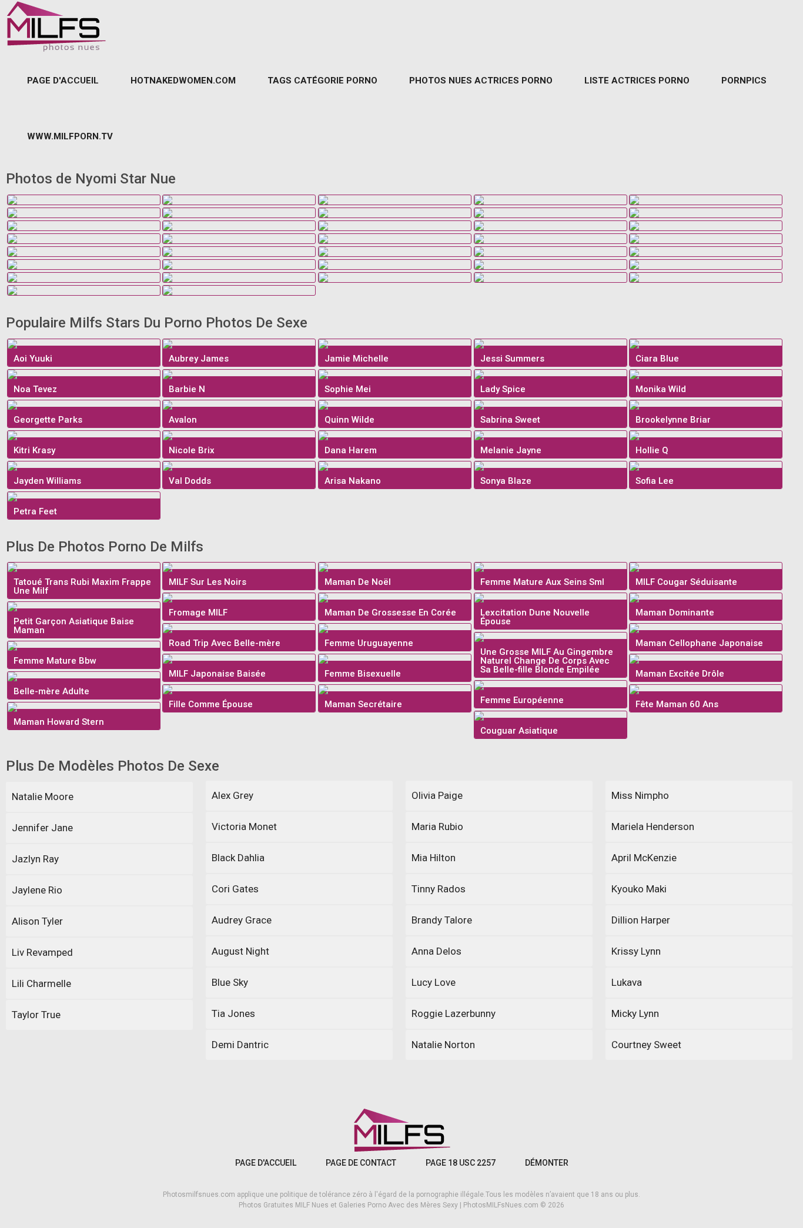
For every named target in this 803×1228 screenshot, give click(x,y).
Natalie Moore (42, 796)
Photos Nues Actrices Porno (481, 80)
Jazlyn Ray (35, 859)
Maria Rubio (437, 826)
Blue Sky (230, 982)
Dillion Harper (640, 920)
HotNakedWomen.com (183, 80)
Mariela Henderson (652, 826)
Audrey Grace (242, 920)
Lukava (626, 982)
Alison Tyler (37, 921)
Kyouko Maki (639, 889)
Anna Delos (436, 951)
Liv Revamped (42, 952)
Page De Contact (361, 1162)
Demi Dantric (240, 1044)
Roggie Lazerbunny (453, 1013)
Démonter (546, 1162)
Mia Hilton (433, 858)
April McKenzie (644, 858)
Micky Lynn (635, 1013)
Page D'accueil (63, 80)
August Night (240, 951)
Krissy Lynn (636, 951)
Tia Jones (233, 1013)
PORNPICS (744, 80)
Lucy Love (433, 982)
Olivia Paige (437, 795)
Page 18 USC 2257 (461, 1162)
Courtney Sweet (646, 1044)
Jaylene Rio (37, 890)
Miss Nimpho (640, 795)
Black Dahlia (238, 858)
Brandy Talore (441, 920)
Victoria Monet (244, 826)
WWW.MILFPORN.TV (70, 136)
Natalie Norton (443, 1044)
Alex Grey (232, 795)
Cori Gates (235, 889)
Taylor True (36, 1014)
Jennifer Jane (42, 828)
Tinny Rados (438, 889)
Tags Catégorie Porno (322, 80)
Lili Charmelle (41, 983)
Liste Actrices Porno (637, 80)
